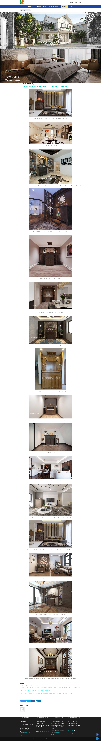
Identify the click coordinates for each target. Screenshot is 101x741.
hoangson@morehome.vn (43, 731)
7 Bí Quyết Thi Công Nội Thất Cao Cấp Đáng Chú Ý (31, 685)
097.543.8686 (71, 729)
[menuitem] (30, 6)
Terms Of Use (45, 738)
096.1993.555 (40, 729)
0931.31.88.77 (27, 732)
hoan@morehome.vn (74, 733)
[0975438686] (97, 738)
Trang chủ (24, 10)
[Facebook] (97, 734)
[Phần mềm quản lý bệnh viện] (22, 2)
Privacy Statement (38, 738)
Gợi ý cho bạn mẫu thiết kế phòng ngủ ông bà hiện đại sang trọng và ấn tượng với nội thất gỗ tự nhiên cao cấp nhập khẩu (46, 693)
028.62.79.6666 (70, 730)
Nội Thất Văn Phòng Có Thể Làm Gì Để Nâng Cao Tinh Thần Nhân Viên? (36, 690)
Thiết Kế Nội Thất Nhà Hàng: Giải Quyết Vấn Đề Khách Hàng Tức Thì (35, 694)
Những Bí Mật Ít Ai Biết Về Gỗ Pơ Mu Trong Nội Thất (32, 691)
